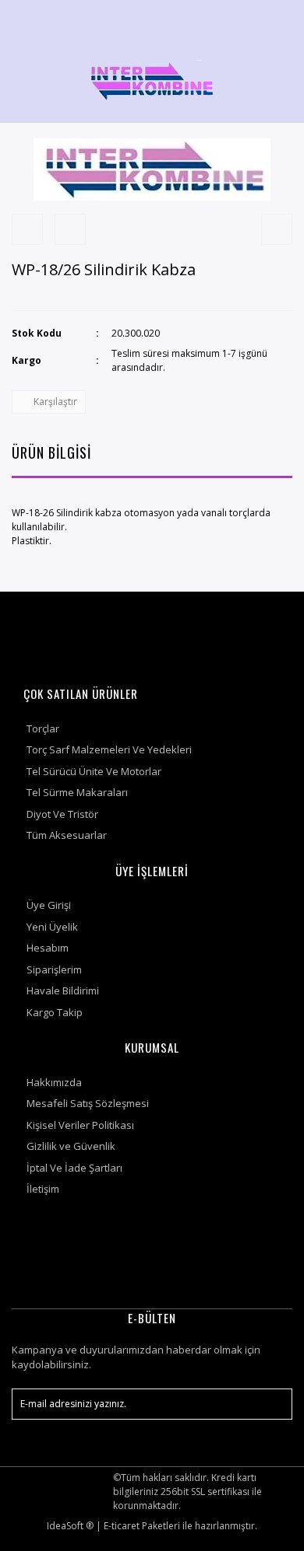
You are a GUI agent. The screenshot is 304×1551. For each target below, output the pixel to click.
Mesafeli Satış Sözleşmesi (88, 1103)
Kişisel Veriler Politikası (80, 1125)
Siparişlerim (54, 969)
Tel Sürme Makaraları (77, 792)
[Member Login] (236, 19)
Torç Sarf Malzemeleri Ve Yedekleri (109, 749)
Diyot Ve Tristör (62, 814)
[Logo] (152, 80)
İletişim (43, 1189)
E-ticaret (122, 1525)
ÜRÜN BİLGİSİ (51, 452)
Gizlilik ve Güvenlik (71, 1146)
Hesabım (48, 948)
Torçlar (43, 728)
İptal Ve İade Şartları (74, 1168)
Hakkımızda (54, 1082)
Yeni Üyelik (52, 927)
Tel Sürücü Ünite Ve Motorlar (94, 771)
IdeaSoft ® (70, 1525)
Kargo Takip (55, 1012)
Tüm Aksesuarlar (67, 835)
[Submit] (272, 1404)
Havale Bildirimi (63, 990)
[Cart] (273, 19)
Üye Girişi (49, 905)
